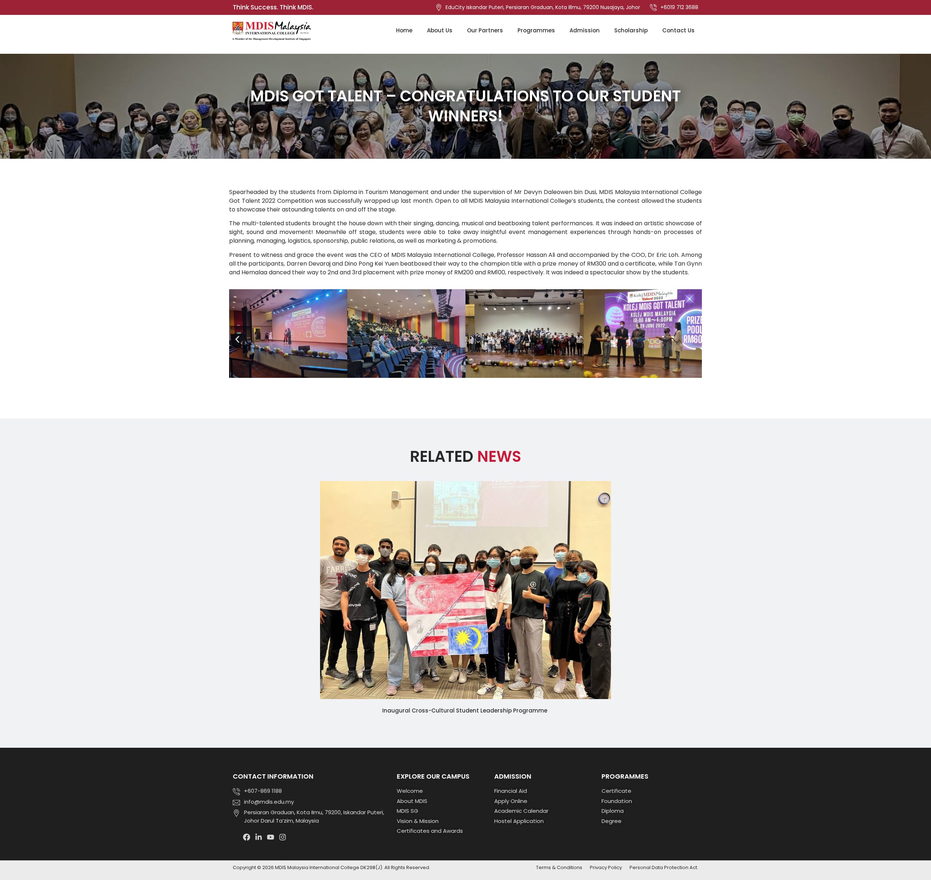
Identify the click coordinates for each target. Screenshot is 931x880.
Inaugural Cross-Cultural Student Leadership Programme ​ (465, 710)
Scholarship (631, 30)
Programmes (536, 30)
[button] (237, 339)
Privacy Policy (606, 867)
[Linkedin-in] (258, 837)
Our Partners (485, 30)
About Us (439, 30)
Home (404, 30)
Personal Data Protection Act (663, 867)
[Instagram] (282, 837)
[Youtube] (270, 837)
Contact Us (678, 30)
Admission (585, 30)
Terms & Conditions (559, 867)
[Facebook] (246, 837)
